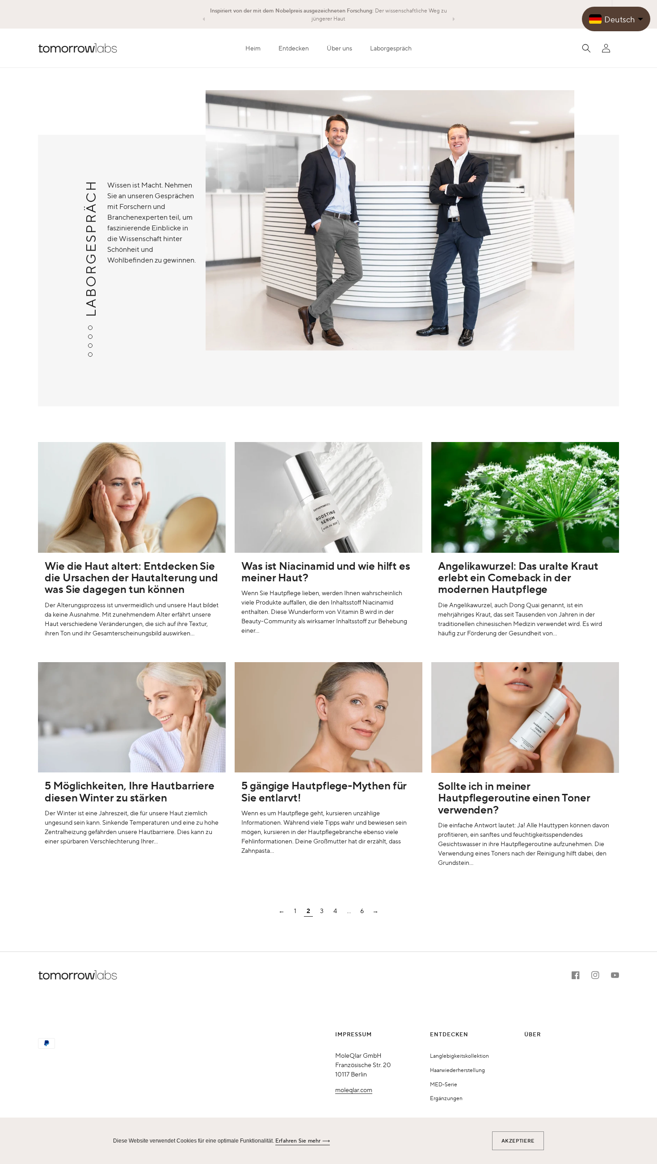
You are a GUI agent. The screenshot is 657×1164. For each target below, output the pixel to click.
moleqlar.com (353, 1089)
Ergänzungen (446, 1097)
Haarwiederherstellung (457, 1069)
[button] (294, 48)
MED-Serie (443, 1084)
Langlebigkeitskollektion (459, 1055)
